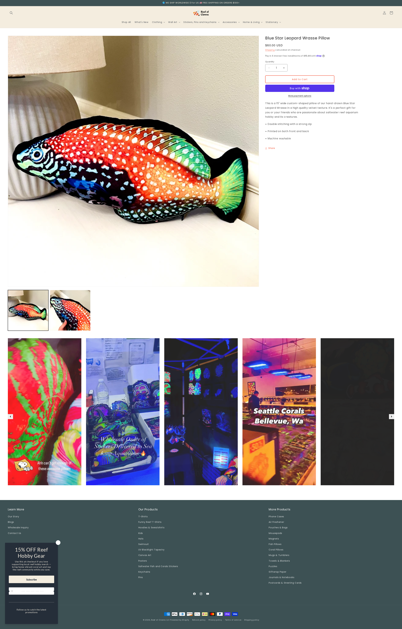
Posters (142, 560)
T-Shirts (143, 516)
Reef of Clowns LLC (160, 620)
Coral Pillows (276, 549)
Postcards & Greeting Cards (285, 582)
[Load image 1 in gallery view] (28, 310)
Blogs (11, 522)
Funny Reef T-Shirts (150, 522)
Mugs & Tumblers (279, 555)
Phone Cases (276, 516)
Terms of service (233, 619)
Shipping (270, 50)
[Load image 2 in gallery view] (70, 310)
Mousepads (275, 533)
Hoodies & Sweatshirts (151, 527)
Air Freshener (276, 522)
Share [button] (271, 148)
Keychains (144, 571)
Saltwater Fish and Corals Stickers (158, 566)
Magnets (274, 538)
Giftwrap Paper (277, 571)
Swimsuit (143, 544)
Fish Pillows (275, 544)
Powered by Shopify (179, 620)
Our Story (13, 516)
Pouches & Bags (278, 527)
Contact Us (14, 533)
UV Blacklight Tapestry (151, 549)
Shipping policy (251, 619)
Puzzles (273, 566)
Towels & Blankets (279, 560)
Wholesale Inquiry (18, 527)
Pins (140, 577)
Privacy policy (215, 619)
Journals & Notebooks (281, 577)
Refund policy (199, 619)
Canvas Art (144, 555)
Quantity (269, 61)
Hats (141, 538)
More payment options (299, 95)
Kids (140, 533)
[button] (11, 12)
